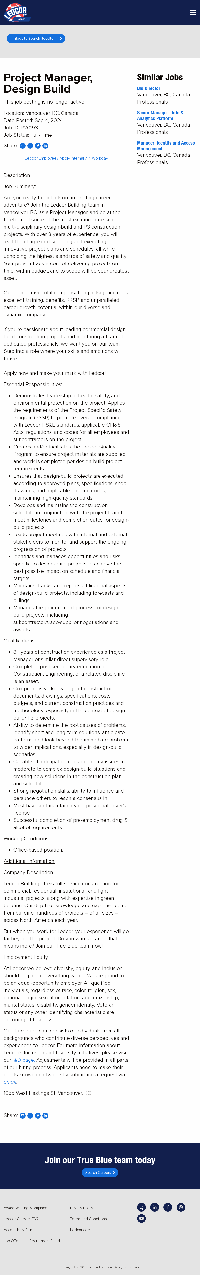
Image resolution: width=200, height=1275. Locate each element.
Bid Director (148, 88)
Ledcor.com (80, 1229)
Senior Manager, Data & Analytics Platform (160, 115)
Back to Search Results (34, 38)
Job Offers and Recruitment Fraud (32, 1240)
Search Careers (98, 1172)
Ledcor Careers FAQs (22, 1219)
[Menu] (193, 13)
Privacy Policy (81, 1208)
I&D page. (24, 1060)
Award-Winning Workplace (25, 1208)
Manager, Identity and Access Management (166, 146)
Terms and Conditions (88, 1219)
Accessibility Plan (18, 1229)
